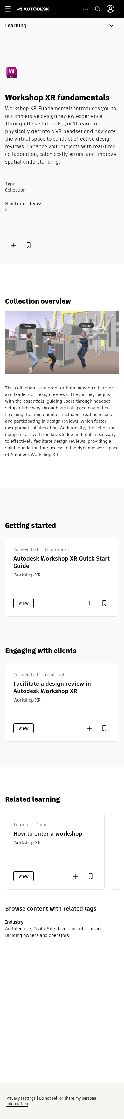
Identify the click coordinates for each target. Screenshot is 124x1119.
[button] (62, 28)
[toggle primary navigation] (11, 9)
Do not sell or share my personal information (52, 1100)
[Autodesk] (34, 9)
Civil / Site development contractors (70, 929)
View (23, 603)
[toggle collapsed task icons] (85, 9)
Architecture (18, 929)
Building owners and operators (37, 935)
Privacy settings (21, 1098)
